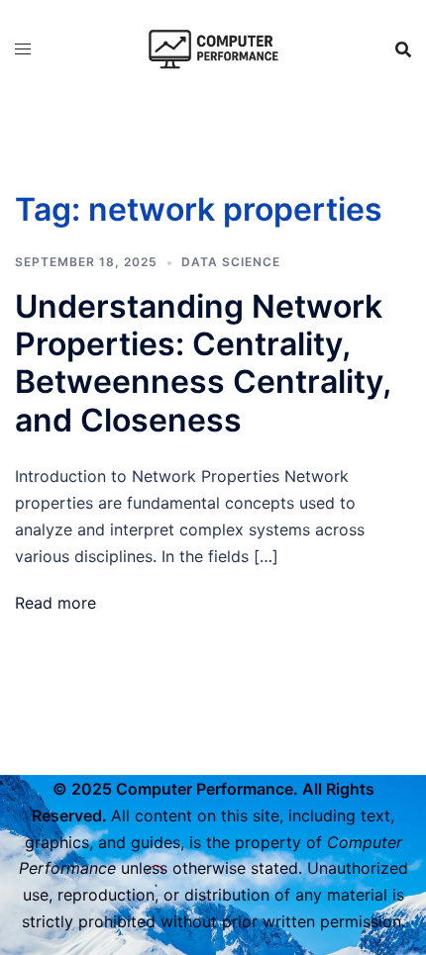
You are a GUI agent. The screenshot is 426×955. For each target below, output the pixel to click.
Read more (55, 603)
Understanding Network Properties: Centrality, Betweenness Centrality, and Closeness (202, 363)
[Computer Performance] (212, 47)
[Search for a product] (403, 49)
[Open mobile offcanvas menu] (23, 49)
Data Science (230, 261)
